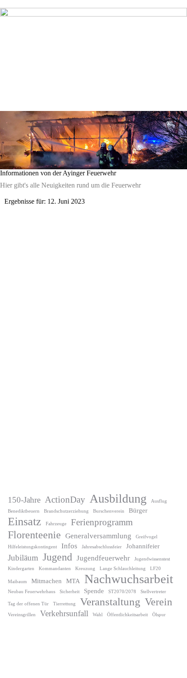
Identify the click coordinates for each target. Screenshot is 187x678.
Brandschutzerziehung (66, 511)
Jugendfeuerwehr (103, 558)
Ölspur (159, 614)
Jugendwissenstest (152, 559)
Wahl (98, 614)
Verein (158, 602)
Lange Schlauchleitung (123, 568)
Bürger (138, 510)
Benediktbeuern (24, 511)
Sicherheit (70, 591)
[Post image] (93, 332)
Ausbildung (118, 498)
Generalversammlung (98, 536)
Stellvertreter (153, 591)
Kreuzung (85, 568)
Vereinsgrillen (22, 614)
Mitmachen (46, 580)
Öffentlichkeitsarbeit (127, 614)
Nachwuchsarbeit (128, 579)
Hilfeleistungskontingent (32, 546)
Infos (69, 546)
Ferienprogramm (102, 522)
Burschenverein (108, 511)
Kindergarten (21, 568)
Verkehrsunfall (64, 613)
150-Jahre (24, 499)
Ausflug (159, 501)
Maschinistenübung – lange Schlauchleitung (80, 461)
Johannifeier (143, 546)
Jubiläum (23, 557)
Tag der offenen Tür (28, 603)
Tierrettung (64, 603)
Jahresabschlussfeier (102, 546)
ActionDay (65, 499)
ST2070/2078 (122, 591)
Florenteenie (34, 534)
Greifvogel (146, 536)
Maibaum (17, 581)
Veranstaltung (110, 602)
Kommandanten (55, 568)
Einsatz (24, 521)
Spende (94, 590)
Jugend (57, 557)
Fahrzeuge (56, 523)
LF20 (155, 568)
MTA (73, 580)
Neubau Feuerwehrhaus (31, 591)
